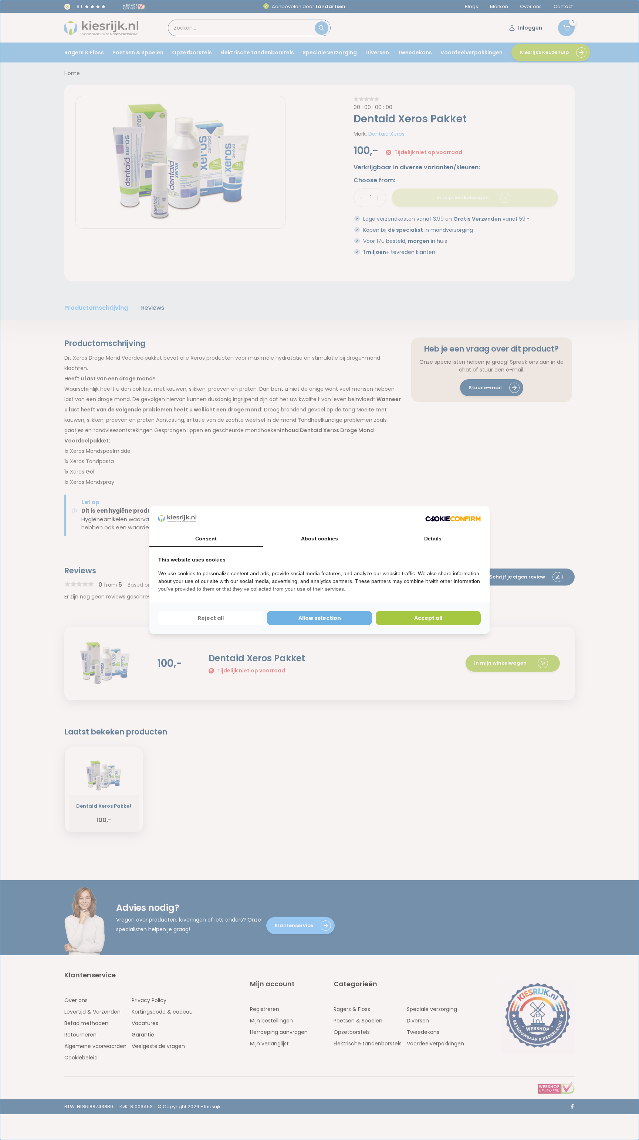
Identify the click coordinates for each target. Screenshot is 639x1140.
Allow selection (319, 618)
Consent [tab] (206, 539)
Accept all (428, 618)
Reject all (211, 618)
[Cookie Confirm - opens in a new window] (453, 518)
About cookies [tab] (319, 539)
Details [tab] (433, 539)
